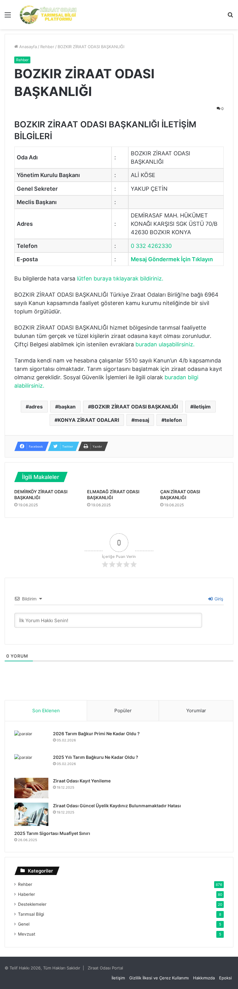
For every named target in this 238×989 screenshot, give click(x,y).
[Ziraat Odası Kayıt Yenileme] (31, 788)
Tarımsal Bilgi (31, 914)
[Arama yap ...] (230, 17)
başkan (67, 406)
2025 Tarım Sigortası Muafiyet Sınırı (52, 833)
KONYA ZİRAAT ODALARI (88, 420)
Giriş (218, 598)
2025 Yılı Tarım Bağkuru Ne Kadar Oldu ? (95, 757)
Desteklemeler (32, 904)
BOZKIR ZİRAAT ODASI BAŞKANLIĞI (134, 406)
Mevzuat (26, 934)
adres (36, 406)
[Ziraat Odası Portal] (48, 14)
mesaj (141, 420)
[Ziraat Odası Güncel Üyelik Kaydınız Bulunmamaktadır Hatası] (31, 814)
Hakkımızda (204, 977)
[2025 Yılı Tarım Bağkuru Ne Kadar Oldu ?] (31, 763)
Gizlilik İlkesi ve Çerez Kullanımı (159, 977)
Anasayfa (27, 46)
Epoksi (225, 977)
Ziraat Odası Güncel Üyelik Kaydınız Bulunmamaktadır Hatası (117, 805)
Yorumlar (196, 710)
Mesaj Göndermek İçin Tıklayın (172, 259)
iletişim (202, 406)
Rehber (47, 46)
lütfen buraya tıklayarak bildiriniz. (120, 278)
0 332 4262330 (151, 246)
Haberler (26, 894)
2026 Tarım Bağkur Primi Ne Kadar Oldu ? (96, 733)
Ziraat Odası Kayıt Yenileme (82, 780)
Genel (23, 924)
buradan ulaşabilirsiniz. (165, 344)
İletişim (118, 977)
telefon (173, 420)
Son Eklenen (46, 710)
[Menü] (8, 17)
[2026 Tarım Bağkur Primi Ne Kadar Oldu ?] (31, 740)
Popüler (123, 710)
